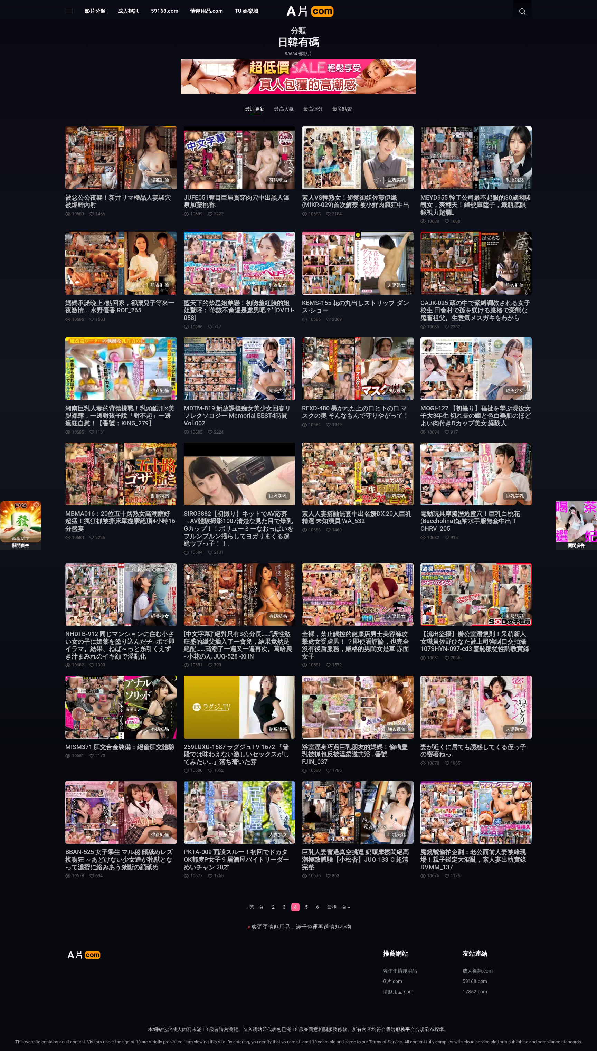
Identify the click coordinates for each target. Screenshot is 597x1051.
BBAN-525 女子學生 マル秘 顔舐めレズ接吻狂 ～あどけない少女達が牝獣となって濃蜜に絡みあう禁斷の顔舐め (119, 859)
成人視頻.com (478, 971)
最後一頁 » (338, 907)
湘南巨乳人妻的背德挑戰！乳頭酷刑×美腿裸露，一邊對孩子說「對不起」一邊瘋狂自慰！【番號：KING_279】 (119, 416)
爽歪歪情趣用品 (400, 971)
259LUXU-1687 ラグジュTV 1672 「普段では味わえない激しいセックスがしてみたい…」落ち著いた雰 (237, 754)
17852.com (475, 991)
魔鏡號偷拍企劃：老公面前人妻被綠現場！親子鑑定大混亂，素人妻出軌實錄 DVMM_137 (473, 859)
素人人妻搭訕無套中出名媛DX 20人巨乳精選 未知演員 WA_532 (356, 517)
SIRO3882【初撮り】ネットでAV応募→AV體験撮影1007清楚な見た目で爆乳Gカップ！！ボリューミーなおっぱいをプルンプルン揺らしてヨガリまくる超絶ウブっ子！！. (239, 528)
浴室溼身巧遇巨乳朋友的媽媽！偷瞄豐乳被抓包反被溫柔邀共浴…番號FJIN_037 (355, 754)
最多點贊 (342, 109)
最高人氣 (284, 109)
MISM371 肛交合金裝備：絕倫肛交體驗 (119, 746)
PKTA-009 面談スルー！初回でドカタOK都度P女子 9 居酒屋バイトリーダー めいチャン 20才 (236, 859)
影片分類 (95, 11)
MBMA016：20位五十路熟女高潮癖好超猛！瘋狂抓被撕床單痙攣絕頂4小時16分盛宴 (120, 521)
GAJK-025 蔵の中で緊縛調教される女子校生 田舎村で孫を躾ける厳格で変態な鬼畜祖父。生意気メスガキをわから (475, 310)
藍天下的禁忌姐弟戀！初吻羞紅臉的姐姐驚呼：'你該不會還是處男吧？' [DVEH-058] (239, 310)
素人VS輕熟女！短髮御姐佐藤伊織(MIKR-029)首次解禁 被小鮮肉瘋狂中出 (355, 201)
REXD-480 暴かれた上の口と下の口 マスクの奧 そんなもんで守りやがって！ (355, 412)
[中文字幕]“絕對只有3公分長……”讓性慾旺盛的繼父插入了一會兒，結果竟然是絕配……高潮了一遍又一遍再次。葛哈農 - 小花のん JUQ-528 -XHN (238, 645)
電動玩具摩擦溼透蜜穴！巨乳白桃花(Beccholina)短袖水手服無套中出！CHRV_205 (470, 521)
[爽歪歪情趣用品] (298, 76)
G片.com (392, 981)
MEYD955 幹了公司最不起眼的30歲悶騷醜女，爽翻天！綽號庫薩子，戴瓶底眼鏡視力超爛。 (475, 205)
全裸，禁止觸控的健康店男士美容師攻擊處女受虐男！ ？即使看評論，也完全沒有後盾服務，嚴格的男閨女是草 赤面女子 (355, 645)
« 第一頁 (255, 907)
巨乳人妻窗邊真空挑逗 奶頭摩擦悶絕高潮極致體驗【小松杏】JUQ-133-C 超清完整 (355, 859)
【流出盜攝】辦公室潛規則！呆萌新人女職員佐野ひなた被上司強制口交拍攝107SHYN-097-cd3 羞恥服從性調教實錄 (474, 641)
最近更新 (255, 109)
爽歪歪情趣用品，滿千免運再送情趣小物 (301, 927)
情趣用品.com (206, 11)
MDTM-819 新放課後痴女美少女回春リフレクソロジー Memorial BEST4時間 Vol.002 (237, 416)
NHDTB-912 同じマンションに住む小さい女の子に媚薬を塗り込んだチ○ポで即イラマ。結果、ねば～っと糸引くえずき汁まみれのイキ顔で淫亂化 (120, 645)
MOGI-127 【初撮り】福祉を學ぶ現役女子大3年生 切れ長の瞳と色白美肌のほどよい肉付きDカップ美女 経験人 (475, 416)
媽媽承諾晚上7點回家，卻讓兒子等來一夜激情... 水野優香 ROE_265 (119, 306)
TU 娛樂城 (246, 11)
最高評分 (313, 109)
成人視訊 (128, 11)
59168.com (164, 11)
